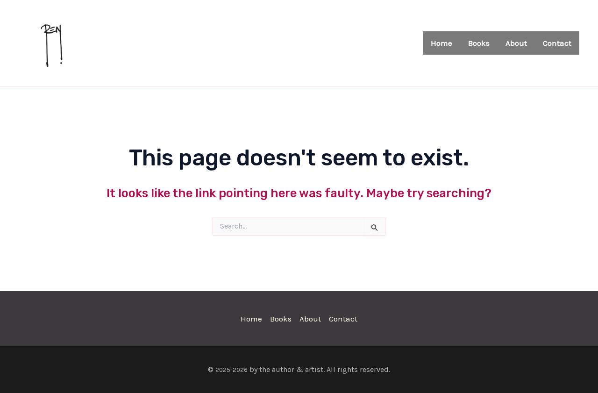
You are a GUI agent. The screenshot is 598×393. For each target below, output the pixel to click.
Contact (557, 43)
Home (441, 43)
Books (479, 43)
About (516, 43)
